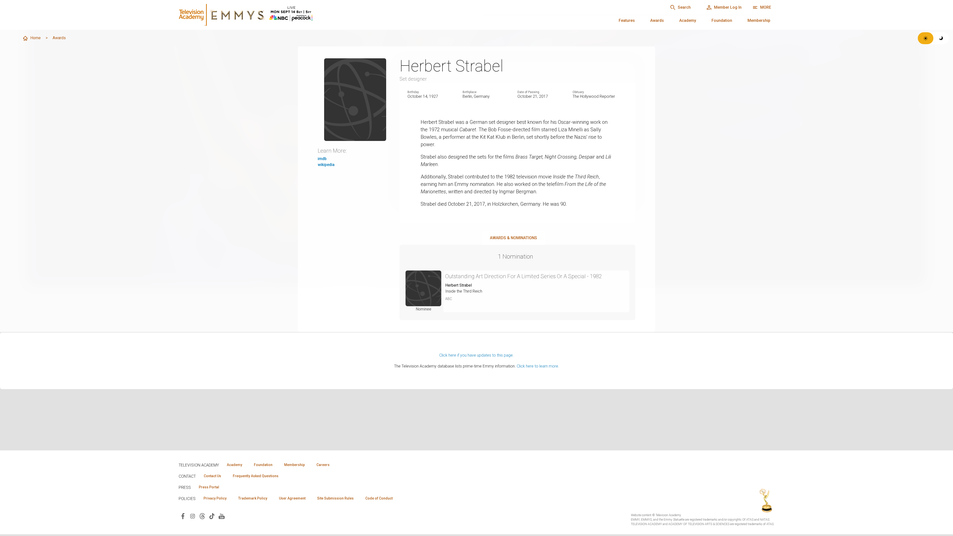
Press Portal (209, 487)
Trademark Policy (252, 498)
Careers (323, 465)
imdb (322, 158)
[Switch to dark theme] (941, 38)
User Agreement (292, 498)
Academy (687, 20)
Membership (759, 20)
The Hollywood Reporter (594, 96)
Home (35, 37)
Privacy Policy (215, 498)
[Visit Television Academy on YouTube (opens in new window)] (221, 515)
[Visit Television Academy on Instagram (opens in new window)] (192, 515)
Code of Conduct (379, 498)
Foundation (722, 20)
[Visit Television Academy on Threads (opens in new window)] (202, 515)
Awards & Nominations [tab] (513, 237)
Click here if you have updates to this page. (476, 355)
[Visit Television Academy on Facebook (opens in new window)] (183, 515)
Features (627, 20)
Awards (657, 20)
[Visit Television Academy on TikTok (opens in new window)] (212, 515)
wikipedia (326, 164)
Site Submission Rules (335, 498)
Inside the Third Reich (463, 291)
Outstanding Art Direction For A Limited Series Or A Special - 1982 (523, 276)
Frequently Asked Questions (255, 476)
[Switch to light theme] (925, 38)
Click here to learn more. (538, 366)
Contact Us (212, 476)
